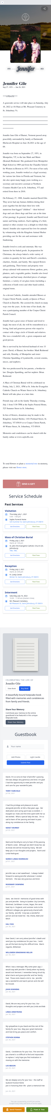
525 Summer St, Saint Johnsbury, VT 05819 (26, 522)
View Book (12, 688)
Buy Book (24, 688)
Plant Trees (36, 527)
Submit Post (25, 762)
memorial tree (31, 463)
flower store (21, 467)
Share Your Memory (15, 722)
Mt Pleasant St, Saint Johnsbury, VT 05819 (26, 603)
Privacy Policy (18, 1103)
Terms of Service (31, 1103)
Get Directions (15, 527)
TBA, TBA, (13, 550)
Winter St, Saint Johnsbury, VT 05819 (24, 577)
